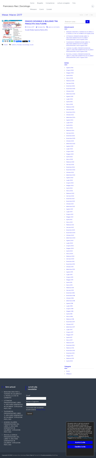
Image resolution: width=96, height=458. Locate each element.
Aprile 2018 (69, 314)
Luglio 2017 (69, 329)
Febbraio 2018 (70, 319)
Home (32, 3)
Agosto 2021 (69, 209)
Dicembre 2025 (70, 86)
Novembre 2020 (70, 232)
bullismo (14, 44)
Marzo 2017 (69, 340)
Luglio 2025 (69, 99)
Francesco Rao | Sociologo (16, 6)
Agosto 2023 (69, 146)
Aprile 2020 (69, 251)
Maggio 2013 (69, 355)
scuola (31, 44)
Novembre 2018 (70, 295)
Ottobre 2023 (70, 141)
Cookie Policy (73, 436)
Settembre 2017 (70, 327)
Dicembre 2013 (70, 353)
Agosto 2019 (69, 272)
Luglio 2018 (69, 306)
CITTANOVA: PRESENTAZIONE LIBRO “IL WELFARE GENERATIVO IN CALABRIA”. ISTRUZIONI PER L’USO (77, 37)
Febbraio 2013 (70, 358)
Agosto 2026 (69, 67)
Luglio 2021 (69, 211)
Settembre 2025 (70, 93)
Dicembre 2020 (70, 230)
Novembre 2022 (70, 169)
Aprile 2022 (69, 188)
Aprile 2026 (69, 75)
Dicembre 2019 (70, 261)
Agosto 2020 (69, 240)
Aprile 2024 (69, 125)
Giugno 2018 (69, 308)
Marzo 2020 (69, 253)
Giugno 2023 (70, 151)
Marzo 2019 (69, 285)
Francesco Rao (41, 27)
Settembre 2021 (70, 206)
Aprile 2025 (69, 101)
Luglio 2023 (69, 148)
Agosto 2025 (69, 96)
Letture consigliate (63, 3)
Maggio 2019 (69, 279)
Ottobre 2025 (70, 91)
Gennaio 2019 (70, 290)
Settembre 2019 (70, 269)
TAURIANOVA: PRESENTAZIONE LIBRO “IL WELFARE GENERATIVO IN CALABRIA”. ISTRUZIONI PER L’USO (78, 43)
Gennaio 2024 (70, 133)
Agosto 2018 (69, 303)
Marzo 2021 (69, 222)
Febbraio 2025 (70, 107)
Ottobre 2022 (70, 172)
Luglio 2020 (69, 243)
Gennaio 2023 (70, 164)
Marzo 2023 (69, 159)
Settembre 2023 (70, 143)
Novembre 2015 (70, 350)
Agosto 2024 (69, 120)
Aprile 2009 (69, 361)
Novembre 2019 (70, 264)
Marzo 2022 (69, 190)
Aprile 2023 (69, 156)
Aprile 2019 (69, 282)
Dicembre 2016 (70, 345)
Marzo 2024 (69, 128)
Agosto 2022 (69, 177)
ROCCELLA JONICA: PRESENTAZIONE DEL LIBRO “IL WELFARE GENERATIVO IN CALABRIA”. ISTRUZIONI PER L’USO (80, 55)
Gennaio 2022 (70, 196)
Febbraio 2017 (70, 342)
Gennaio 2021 (70, 227)
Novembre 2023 (70, 138)
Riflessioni (33, 9)
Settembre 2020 (70, 238)
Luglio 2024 (69, 122)
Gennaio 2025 (70, 109)
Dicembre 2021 (70, 198)
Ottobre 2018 (70, 298)
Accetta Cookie (80, 442)
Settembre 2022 (70, 175)
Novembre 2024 (70, 112)
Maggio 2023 (70, 154)
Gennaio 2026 (70, 83)
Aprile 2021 (69, 219)
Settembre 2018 (70, 300)
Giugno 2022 (70, 183)
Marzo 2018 (69, 316)
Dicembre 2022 (70, 167)
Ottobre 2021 (70, 203)
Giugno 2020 (70, 245)
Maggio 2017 (69, 334)
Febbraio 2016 (70, 348)
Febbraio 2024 (70, 130)
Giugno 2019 (69, 277)
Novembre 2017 (70, 321)
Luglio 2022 (69, 180)
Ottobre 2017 (70, 324)
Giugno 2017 (69, 332)
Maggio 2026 (70, 73)
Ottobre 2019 (70, 266)
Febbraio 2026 (70, 80)
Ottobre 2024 (70, 114)
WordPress (55, 455)
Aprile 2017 (69, 337)
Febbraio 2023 (70, 162)
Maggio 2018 (69, 311)
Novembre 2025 (70, 88)
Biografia (40, 3)
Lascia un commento (54, 27)
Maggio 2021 (69, 217)
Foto (74, 3)
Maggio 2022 (70, 185)
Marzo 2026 (69, 78)
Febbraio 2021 (70, 224)
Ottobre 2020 (70, 235)
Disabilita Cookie (80, 447)
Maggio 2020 (70, 248)
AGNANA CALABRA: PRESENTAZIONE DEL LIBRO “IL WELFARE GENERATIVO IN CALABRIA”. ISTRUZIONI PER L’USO (80, 49)
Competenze (50, 3)
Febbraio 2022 (70, 193)
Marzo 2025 (69, 104)
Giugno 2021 (69, 214)
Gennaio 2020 (70, 258)
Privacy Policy (40, 409)
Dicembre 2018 (70, 293)
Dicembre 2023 (70, 135)
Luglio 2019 (69, 274)
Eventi (41, 9)
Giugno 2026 (70, 70)
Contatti (49, 9)
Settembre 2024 (70, 117)
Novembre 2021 (70, 201)
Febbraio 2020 (70, 256)
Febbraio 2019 (70, 287)
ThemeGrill (37, 455)
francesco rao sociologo (23, 44)
